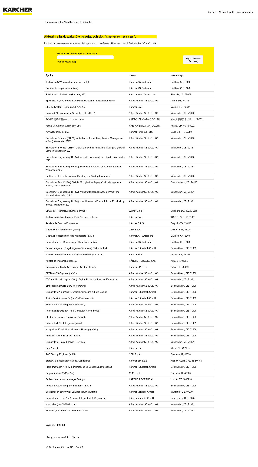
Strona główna (52, 22)
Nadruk (75, 437)
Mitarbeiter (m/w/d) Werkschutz (61, 404)
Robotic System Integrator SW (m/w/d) (65, 304)
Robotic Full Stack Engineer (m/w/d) (64, 323)
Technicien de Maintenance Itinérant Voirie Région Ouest (74, 254)
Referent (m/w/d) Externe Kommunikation (67, 410)
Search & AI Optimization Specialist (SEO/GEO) (70, 113)
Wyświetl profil (226, 12)
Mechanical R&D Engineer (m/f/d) (63, 229)
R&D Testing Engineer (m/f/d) (60, 354)
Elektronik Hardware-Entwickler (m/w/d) (65, 317)
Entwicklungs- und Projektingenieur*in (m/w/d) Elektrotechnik (76, 248)
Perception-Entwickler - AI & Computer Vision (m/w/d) (73, 310)
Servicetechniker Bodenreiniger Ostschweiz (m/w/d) (72, 242)
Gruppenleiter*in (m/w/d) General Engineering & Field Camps (76, 292)
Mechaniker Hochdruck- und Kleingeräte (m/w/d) (70, 235)
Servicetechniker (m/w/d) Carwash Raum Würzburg (71, 391)
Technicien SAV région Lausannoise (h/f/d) (67, 82)
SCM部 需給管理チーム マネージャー (65, 119)
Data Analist (52, 348)
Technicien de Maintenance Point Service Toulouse (72, 217)
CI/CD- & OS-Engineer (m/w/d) (61, 273)
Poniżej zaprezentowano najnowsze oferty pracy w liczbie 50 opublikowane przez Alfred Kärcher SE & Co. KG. (100, 43)
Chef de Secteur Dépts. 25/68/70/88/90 (65, 107)
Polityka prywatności (57, 437)
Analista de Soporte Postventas (62, 223)
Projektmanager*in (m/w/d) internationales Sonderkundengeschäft (79, 367)
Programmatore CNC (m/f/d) (60, 373)
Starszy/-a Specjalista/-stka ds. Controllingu (68, 360)
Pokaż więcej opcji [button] (66, 61)
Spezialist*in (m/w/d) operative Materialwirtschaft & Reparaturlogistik (80, 100)
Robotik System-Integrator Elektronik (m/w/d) (68, 385)
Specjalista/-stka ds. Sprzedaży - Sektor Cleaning (71, 267)
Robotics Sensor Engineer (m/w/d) (63, 335)
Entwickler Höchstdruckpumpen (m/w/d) (66, 211)
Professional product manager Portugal (65, 379)
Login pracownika (244, 12)
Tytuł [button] (49, 75)
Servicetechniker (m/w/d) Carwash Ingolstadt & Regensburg (76, 398)
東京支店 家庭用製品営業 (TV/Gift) (63, 125)
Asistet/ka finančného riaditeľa (61, 261)
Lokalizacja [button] (177, 75)
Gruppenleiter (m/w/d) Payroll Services (65, 342)
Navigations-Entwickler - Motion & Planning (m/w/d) (72, 329)
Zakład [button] (132, 75)
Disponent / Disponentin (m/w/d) (62, 88)
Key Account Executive (58, 132)
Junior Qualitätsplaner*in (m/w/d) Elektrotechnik (70, 298)
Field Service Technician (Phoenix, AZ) (65, 94)
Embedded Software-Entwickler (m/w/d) (66, 285)
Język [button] (211, 12)
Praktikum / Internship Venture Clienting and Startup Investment (78, 176)
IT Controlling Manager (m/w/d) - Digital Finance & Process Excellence (81, 279)
